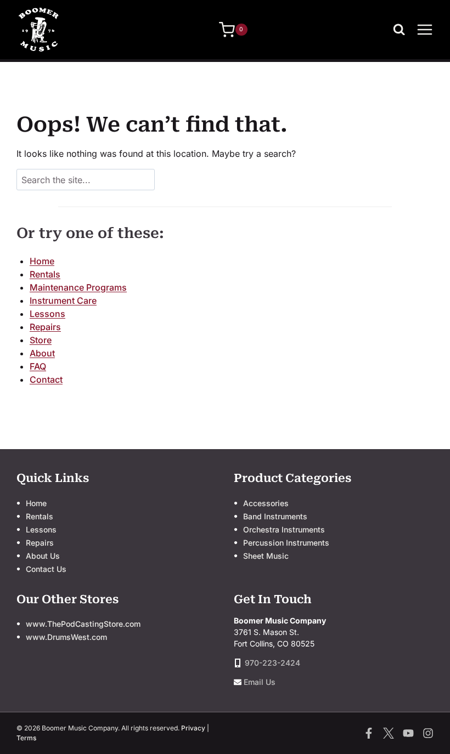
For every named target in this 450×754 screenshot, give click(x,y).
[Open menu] (425, 29)
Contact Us (46, 569)
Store (41, 340)
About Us (43, 555)
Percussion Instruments (286, 542)
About (42, 353)
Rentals (45, 274)
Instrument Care (63, 300)
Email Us (259, 682)
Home (42, 261)
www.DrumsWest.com (66, 637)
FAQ (38, 366)
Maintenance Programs (78, 287)
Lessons (47, 313)
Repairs (45, 326)
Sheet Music (266, 555)
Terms (26, 738)
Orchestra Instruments (284, 529)
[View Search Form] (401, 30)
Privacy (193, 728)
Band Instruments (275, 516)
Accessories (266, 503)
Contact (46, 379)
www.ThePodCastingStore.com (83, 623)
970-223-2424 (272, 662)
